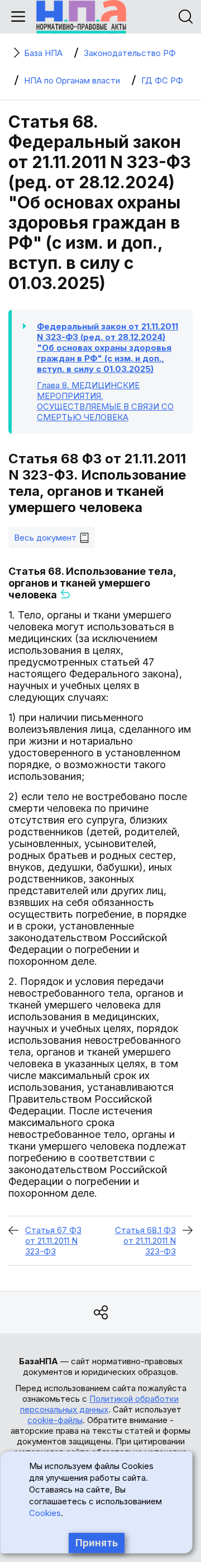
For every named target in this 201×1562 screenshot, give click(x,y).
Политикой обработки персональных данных (99, 1404)
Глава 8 (105, 401)
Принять (96, 1543)
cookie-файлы (55, 1420)
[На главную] (81, 17)
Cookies (45, 1513)
